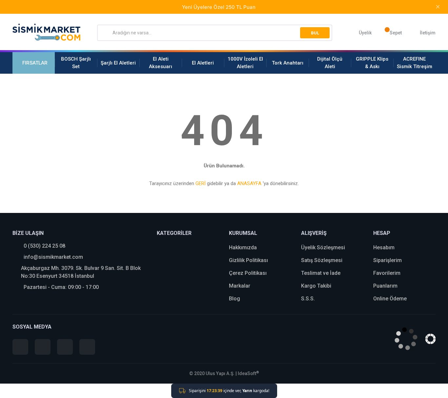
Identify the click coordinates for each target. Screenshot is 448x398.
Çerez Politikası (248, 273)
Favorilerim (386, 273)
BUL (315, 32)
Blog (234, 298)
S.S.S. (308, 298)
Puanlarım (385, 286)
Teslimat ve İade (320, 273)
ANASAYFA (249, 183)
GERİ (200, 183)
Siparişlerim (387, 260)
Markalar (239, 286)
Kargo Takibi (316, 286)
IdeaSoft (248, 373)
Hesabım (384, 247)
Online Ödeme (390, 298)
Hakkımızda (243, 247)
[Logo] (46, 32)
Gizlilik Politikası (248, 260)
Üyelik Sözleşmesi (323, 247)
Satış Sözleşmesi (321, 260)
